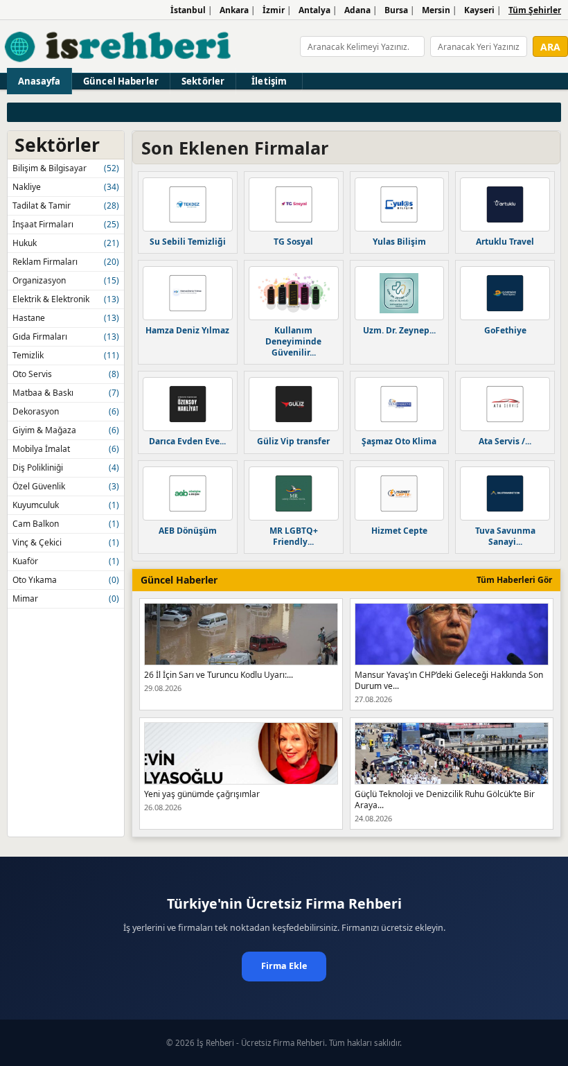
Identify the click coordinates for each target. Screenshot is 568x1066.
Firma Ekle (284, 966)
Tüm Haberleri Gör (514, 580)
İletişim (269, 81)
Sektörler (202, 81)
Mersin (436, 10)
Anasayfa (39, 81)
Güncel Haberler (121, 81)
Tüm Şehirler (534, 10)
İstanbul (188, 10)
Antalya (314, 10)
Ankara (234, 10)
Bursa (396, 10)
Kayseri (479, 10)
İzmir (274, 10)
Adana (357, 10)
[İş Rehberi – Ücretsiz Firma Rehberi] (119, 46)
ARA (550, 46)
